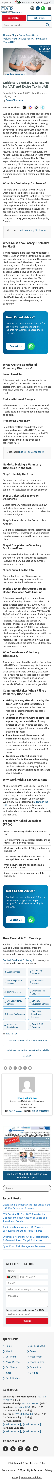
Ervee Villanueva (27, 1098)
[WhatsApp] (43, 8)
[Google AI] (30, 107)
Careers (34, 1351)
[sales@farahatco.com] (32, 8)
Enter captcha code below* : (25, 1309)
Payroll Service (13, 1362)
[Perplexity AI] (42, 107)
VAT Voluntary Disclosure (32, 230)
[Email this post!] (30, 1069)
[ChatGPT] (24, 107)
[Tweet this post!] (10, 1069)
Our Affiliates (12, 1378)
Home (8, 1346)
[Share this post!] (5, 1069)
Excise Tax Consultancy (31, 452)
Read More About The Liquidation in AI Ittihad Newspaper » (27, 1176)
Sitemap (34, 1372)
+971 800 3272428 (23, 1414)
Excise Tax (11, 1033)
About (8, 1351)
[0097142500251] (38, 8)
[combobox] (12, 1277)
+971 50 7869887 (30, 1403)
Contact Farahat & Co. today (18, 960)
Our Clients (11, 1367)
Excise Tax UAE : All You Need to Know (28, 1040)
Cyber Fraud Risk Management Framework (25, 1246)
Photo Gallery (37, 1362)
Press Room (36, 1356)
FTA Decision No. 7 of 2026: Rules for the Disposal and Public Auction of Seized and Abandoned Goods (25, 1217)
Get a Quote (39, 18)
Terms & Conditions (31, 1477)
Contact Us (16, 346)
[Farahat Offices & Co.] (7, 8)
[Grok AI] (36, 107)
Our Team (10, 1356)
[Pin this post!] (20, 1069)
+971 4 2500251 (16, 1111)
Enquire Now (13, 18)
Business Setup (37, 1346)
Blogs (8, 1372)
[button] (47, 25)
